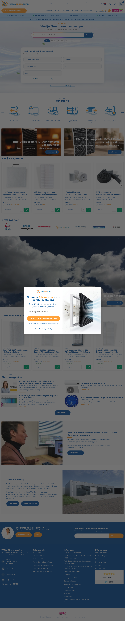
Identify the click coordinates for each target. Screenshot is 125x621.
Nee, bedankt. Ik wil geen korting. (43, 329)
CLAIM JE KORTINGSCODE (43, 318)
